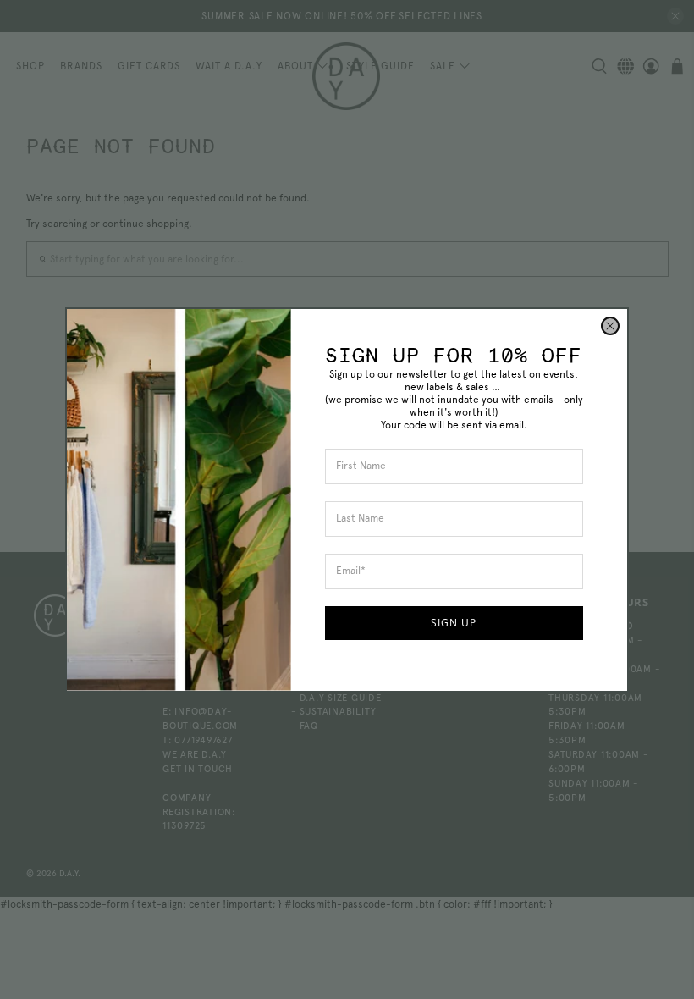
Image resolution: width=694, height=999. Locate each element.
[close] (610, 325)
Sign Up (453, 622)
